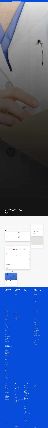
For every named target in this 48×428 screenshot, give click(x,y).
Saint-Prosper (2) (25, 402)
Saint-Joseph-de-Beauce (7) (26, 419)
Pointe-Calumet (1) (35, 319)
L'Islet (24, 391)
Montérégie (25, 289)
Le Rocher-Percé (16, 400)
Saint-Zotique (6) (6, 379)
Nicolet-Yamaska (7, 396)
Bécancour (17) (6, 389)
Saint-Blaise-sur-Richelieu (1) (7, 341)
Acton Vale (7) (25, 291)
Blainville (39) (35, 340)
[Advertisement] (17, 220)
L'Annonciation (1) (35, 311)
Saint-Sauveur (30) (35, 333)
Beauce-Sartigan (26, 383)
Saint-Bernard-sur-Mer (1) (16, 426)
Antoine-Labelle (36, 310)
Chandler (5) (15, 401)
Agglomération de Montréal (18, 310)
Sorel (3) (6, 359)
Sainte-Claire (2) (25, 390)
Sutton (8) (6, 326)
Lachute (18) (35, 315)
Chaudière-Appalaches (27, 382)
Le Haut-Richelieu (7, 338)
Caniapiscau (6, 424)
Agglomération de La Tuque (37, 290)
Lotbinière (25, 410)
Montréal (15, 309)
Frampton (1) (25, 394)
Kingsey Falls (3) (6, 385)
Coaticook (25, 424)
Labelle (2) (34, 327)
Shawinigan (35, 303)
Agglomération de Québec (27, 310)
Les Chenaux (35, 292)
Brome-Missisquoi (7, 321)
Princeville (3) (6, 395)
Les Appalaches (26, 398)
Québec (25, 309)
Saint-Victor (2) (25, 420)
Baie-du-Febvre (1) (6, 397)
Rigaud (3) (6, 377)
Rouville (6, 368)
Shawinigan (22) (35, 305)
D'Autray (35, 424)
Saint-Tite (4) (35, 301)
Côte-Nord (6, 423)
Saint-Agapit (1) (25, 412)
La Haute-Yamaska (7, 327)
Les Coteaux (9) (6, 375)
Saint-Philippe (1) (6, 366)
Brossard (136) (6, 312)
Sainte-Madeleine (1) (7, 352)
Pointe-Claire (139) (16, 313)
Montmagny (25, 415)
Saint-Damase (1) (6, 350)
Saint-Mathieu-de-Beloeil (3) (7, 337)
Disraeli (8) (25, 399)
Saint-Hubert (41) (6, 315)
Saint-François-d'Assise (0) (16, 387)
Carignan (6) (6, 333)
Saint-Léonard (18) (16, 315)
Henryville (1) (6, 339)
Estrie (25, 423)
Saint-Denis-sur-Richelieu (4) (7, 336)
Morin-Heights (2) (35, 331)
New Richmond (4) (16, 390)
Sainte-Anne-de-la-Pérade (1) (36, 294)
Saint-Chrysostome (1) (7, 345)
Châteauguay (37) (6, 362)
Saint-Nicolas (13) (25, 408)
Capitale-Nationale (16, 423)
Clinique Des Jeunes (9, 280)
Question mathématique (8, 264)
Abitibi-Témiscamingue (8, 289)
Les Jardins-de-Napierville (8, 346)
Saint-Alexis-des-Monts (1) (36, 297)
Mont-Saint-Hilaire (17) (7, 335)
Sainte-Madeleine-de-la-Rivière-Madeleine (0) (18, 399)
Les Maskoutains (7, 348)
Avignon (15, 383)
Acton (25, 290)
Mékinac (35, 300)
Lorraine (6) (35, 342)
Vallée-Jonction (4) (25, 397)
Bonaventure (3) (15, 389)
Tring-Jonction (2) (25, 421)
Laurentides (35, 309)
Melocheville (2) (6, 319)
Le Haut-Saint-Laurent (8, 343)
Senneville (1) (15, 317)
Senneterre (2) (15, 294)
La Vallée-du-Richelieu (27, 292)
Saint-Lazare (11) (6, 378)
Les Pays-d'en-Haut (36, 330)
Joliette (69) (35, 427)
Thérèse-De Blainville (36, 339)
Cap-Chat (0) (15, 397)
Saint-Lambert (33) (6, 316)
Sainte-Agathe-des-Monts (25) (36, 328)
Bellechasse (35, 383)
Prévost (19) (35, 322)
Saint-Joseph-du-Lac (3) (36, 320)
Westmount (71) (16, 318)
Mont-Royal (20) (15, 311)
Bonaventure (16, 388)
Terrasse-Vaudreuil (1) (7, 380)
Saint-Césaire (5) (6, 370)
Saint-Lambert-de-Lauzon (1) (26, 396)
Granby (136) (6, 328)
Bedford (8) (6, 322)
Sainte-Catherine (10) (7, 367)
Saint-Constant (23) (7, 365)
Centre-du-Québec (7, 382)
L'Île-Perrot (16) (6, 374)
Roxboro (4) (15, 314)
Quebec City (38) (25, 312)
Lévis (24, 404)
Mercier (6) (6, 364)
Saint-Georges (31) (25, 387)
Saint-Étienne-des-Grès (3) (36, 299)
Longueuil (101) (6, 314)
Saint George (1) (25, 385)
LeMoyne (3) (6, 313)
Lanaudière (35, 423)
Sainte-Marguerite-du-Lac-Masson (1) (37, 335)
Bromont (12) (6, 323)
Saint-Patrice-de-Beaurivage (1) (27, 413)
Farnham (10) (6, 324)
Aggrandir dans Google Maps (35, 246)
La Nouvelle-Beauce (26, 393)
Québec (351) (25, 311)
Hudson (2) (6, 373)
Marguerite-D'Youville (7, 353)
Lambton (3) (25, 427)
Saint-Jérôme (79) (35, 324)
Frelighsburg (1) (6, 325)
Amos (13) (6, 291)
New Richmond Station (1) (16, 391)
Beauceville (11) (25, 418)
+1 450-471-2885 (9, 283)
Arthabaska (6, 383)
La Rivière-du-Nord (36, 321)
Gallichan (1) (15, 291)
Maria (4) (15, 385)
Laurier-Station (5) (25, 411)
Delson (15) (6, 363)
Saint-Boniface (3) (35, 298)
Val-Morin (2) (35, 329)
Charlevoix (15, 424)
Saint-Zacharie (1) (25, 403)
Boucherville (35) (6, 311)
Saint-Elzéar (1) (25, 395)
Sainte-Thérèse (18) (35, 344)
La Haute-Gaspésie (16, 396)
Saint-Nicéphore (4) (7, 392)
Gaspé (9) (15, 394)
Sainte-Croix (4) (25, 414)
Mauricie (35, 289)
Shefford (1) (6, 330)
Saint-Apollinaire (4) (35, 387)
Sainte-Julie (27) (6, 355)
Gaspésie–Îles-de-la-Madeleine (18, 382)
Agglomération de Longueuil (8, 310)
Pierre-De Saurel (7, 357)
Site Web (34, 234)
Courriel (6, 253)
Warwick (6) (6, 387)
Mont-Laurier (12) (35, 312)
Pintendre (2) (25, 406)
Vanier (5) (25, 313)
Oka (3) (34, 318)
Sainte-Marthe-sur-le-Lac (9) (36, 338)
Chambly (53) (6, 334)
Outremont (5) (15, 312)
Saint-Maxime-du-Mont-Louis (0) (17, 398)
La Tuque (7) (35, 291)
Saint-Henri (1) (35, 385)
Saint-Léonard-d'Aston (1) (7, 399)
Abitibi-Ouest (6, 292)
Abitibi (6, 290)
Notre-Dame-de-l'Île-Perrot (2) (7, 376)
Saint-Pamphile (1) (25, 392)
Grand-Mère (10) (35, 304)
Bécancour (6, 388)
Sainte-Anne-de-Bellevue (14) (17, 316)
